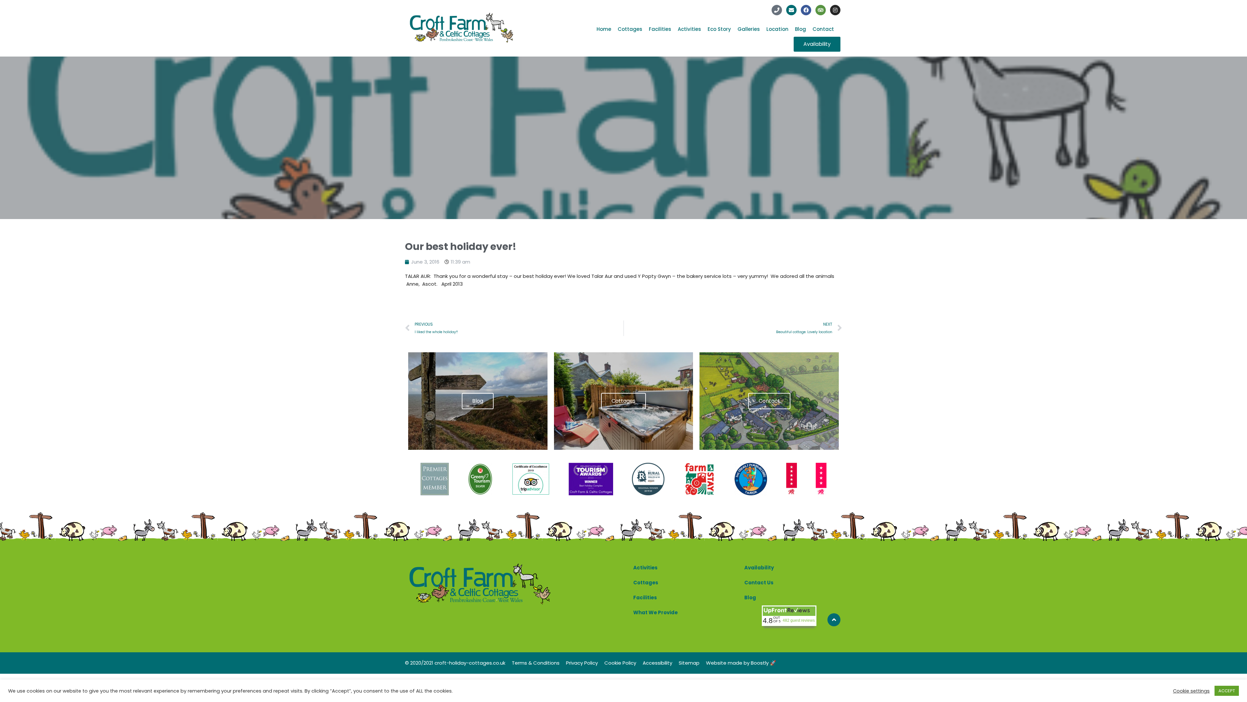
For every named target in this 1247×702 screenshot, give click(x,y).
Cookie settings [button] (1191, 691)
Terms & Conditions (536, 662)
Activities (689, 29)
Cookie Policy (620, 662)
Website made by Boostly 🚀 (741, 662)
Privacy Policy (582, 662)
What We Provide (655, 612)
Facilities (660, 29)
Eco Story (719, 29)
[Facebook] (806, 10)
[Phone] (777, 10)
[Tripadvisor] (820, 10)
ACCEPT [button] (1226, 691)
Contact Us (759, 582)
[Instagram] (835, 10)
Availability (759, 567)
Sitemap (689, 662)
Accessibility (657, 662)
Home (604, 29)
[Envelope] (791, 10)
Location (777, 29)
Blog (800, 29)
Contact (823, 29)
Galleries (748, 29)
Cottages (630, 29)
